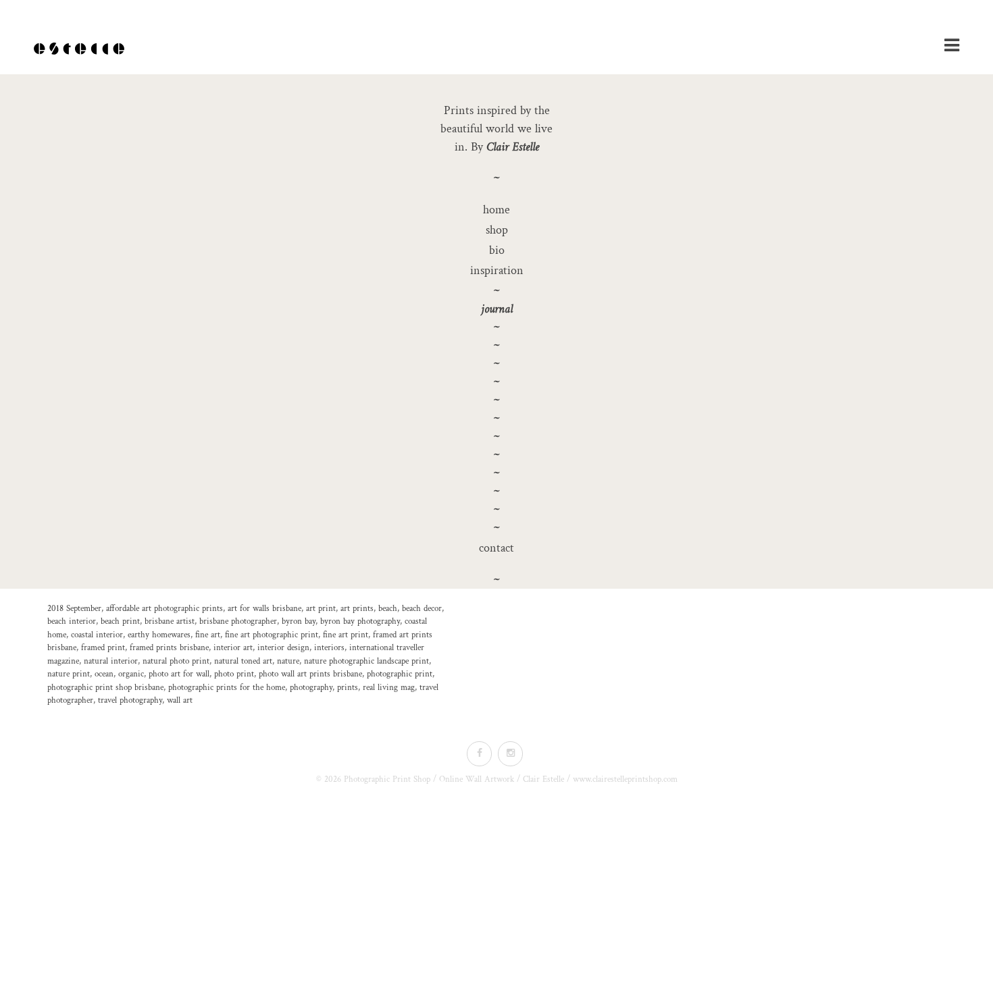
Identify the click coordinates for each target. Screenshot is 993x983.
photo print (234, 674)
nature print (68, 674)
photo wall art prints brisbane (310, 674)
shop (497, 230)
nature (288, 661)
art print (321, 608)
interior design (283, 648)
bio (497, 250)
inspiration (497, 270)
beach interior (71, 621)
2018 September (74, 608)
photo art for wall (179, 674)
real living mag (389, 687)
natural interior (111, 661)
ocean (104, 674)
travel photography (130, 700)
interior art (233, 648)
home (496, 209)
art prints (357, 608)
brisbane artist (170, 621)
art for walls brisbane (264, 608)
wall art (180, 700)
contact (496, 548)
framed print (103, 648)
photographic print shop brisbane (105, 687)
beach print (120, 621)
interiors (329, 648)
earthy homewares (159, 635)
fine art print (345, 635)
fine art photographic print (271, 635)
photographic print (399, 674)
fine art (207, 635)
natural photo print (176, 661)
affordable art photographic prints (164, 608)
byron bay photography (360, 621)
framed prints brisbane (169, 648)
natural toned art (243, 661)
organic (131, 674)
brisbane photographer (238, 621)
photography (311, 687)
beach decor (422, 608)
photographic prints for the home (226, 687)
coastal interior (97, 635)
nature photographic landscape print (366, 661)
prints (347, 687)
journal (497, 309)
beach (387, 608)
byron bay (298, 621)
